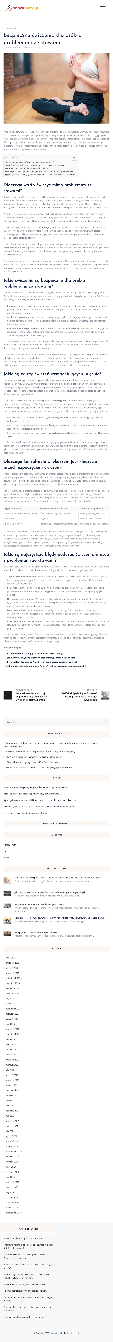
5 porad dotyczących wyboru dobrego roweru (25, 1290)
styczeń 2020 (12, 1197)
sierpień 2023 (12, 1019)
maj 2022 (10, 1054)
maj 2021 (10, 1115)
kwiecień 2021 (12, 1121)
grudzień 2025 (12, 973)
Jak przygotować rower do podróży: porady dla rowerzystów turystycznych (50, 892)
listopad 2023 (12, 1003)
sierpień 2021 (12, 1100)
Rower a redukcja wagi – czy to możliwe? (23, 1238)
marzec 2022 (12, 1064)
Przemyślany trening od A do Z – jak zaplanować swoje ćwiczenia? (42, 662)
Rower (7, 857)
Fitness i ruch (11, 28)
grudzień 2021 (12, 1080)
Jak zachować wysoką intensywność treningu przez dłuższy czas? (41, 657)
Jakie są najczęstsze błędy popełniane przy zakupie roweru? (32, 793)
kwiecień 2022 (12, 1059)
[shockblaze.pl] (22, 8)
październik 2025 (14, 978)
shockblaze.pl (55, 1333)
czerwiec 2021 (12, 1110)
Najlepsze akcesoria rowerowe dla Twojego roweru (39, 904)
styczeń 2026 (12, 968)
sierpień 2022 (12, 1039)
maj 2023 (10, 1024)
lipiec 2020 (11, 1166)
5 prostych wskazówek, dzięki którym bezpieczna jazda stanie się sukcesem (40, 800)
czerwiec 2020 (12, 1172)
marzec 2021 (12, 1126)
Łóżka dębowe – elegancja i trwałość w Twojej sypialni (32, 762)
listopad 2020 (12, 1146)
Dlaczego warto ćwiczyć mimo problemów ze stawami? (30, 162)
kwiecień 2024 (12, 993)
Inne (6, 851)
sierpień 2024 (12, 988)
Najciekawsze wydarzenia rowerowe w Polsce (25, 813)
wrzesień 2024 (13, 983)
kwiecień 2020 (12, 1182)
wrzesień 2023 (13, 1013)
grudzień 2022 (12, 1029)
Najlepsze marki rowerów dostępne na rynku (25, 1317)
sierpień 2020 (12, 1161)
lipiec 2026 (11, 957)
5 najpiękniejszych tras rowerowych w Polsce (36, 932)
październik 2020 (14, 1151)
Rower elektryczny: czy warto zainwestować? (25, 1284)
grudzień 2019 (12, 1202)
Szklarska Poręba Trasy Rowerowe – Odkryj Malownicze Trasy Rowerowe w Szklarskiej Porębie (60, 917)
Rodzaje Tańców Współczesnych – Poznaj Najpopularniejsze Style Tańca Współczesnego (57, 877)
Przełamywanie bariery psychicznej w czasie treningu (35, 653)
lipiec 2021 (11, 1105)
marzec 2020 (12, 1187)
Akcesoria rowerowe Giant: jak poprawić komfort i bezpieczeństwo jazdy (40, 751)
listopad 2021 (12, 1085)
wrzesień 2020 (13, 1156)
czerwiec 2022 (12, 1049)
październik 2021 (14, 1090)
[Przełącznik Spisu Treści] (73, 158)
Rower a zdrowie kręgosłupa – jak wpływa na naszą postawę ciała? (36, 787)
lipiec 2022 (11, 1044)
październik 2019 (14, 1212)
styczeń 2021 (12, 1136)
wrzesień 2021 (13, 1095)
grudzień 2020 (12, 1141)
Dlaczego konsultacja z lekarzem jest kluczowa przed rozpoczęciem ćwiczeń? (40, 171)
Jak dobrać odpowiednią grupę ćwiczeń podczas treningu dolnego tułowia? (46, 666)
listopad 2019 (12, 1207)
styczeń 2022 (12, 1075)
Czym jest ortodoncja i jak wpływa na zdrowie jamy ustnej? (34, 756)
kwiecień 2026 (12, 962)
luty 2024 (10, 998)
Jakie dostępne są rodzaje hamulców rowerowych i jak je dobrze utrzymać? (39, 806)
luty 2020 (10, 1192)
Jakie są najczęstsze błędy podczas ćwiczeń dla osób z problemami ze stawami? (41, 174)
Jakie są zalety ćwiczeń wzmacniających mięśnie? (27, 168)
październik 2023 (14, 1008)
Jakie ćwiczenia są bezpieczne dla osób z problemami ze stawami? (35, 165)
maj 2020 (10, 1177)
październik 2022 (14, 1034)
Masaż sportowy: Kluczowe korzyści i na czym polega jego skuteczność (40, 767)
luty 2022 (10, 1070)
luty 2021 (10, 1131)
